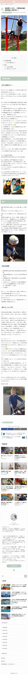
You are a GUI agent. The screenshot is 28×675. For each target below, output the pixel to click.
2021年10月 (5, 633)
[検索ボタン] (26, 1)
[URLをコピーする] (20, 429)
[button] (7, 429)
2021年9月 (5, 636)
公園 (4, 658)
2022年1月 (5, 630)
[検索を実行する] (25, 576)
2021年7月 (5, 642)
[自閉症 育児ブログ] (14, 1)
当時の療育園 (10, 66)
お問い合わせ (14, 565)
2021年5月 (5, 648)
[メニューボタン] (1, 1)
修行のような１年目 (11, 68)
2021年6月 (5, 645)
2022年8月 (5, 627)
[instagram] (14, 570)
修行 (5, 65)
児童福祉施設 (7, 60)
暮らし (4, 661)
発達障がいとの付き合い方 (7, 12)
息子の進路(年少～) (11, 62)
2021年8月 (5, 639)
